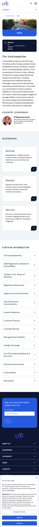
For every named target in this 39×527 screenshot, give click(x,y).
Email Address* (9, 410)
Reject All (19, 517)
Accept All (19, 523)
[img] (31, 3)
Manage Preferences (19, 512)
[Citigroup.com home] (19, 436)
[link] (19, 45)
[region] (19, 501)
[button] (19, 10)
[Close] (36, 478)
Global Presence (10, 16)
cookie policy (10, 490)
